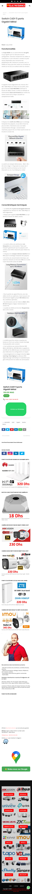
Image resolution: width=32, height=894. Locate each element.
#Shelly (9, 875)
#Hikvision (9, 794)
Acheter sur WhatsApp (17, 409)
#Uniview (8, 810)
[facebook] (12, 1)
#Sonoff (23, 875)
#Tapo (8, 859)
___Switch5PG (10, 12)
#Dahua (23, 794)
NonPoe (24, 422)
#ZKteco (23, 826)
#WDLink (23, 859)
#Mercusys (8, 826)
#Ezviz (8, 843)
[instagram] (15, 1)
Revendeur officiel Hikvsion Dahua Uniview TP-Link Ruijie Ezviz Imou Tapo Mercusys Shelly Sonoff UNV (16, 890)
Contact (22, 886)
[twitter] (20, 1)
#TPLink (23, 810)
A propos (16, 886)
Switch (4, 424)
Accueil (4, 12)
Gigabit (18, 422)
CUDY (13, 422)
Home (10, 886)
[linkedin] (18, 1)
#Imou (23, 843)
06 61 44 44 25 (13, 399)
